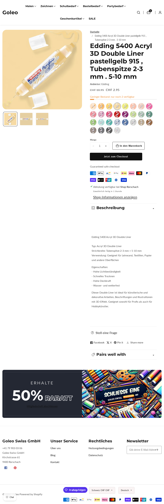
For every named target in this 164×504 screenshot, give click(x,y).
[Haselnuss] (149, 122)
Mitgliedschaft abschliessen (42, 406)
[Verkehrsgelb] (109, 106)
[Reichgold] (141, 122)
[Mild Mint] (141, 114)
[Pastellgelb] (117, 106)
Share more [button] (136, 342)
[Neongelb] (125, 106)
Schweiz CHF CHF (101, 490)
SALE (92, 18)
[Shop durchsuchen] (138, 12)
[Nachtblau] (117, 122)
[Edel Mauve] (93, 114)
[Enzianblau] (125, 122)
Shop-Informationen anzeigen (115, 197)
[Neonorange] (133, 106)
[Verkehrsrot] (117, 114)
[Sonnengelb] (93, 106)
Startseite (94, 31)
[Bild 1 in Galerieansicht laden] (10, 119)
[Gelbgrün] (93, 122)
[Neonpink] (149, 106)
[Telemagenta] (109, 114)
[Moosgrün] (149, 114)
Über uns (55, 448)
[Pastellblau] (101, 122)
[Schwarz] (101, 130)
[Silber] (133, 122)
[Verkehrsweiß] (117, 130)
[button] (29, 6)
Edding (105, 84)
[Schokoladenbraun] (93, 130)
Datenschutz (96, 455)
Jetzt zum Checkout (116, 156)
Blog (52, 455)
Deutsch (125, 490)
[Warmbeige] (141, 106)
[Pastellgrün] (133, 114)
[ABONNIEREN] (156, 449)
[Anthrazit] (109, 130)
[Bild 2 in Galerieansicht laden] (26, 119)
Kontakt (54, 461)
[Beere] (101, 114)
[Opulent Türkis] (109, 122)
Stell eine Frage (106, 333)
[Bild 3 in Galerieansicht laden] (42, 119)
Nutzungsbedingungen (101, 448)
